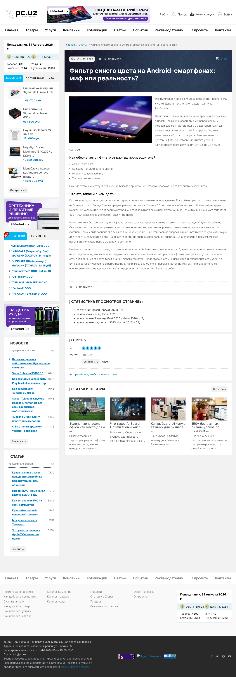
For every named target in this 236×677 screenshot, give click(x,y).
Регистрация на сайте (18, 591)
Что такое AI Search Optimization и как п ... (127, 425)
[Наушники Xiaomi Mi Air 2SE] (14, 134)
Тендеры (96, 601)
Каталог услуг (56, 601)
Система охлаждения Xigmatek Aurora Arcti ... (38, 92)
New (51, 78)
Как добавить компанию (20, 596)
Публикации (97, 30)
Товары (31, 30)
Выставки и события (104, 606)
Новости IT (97, 591)
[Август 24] (87, 408)
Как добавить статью (18, 616)
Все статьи (219, 389)
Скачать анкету (14, 601)
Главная (11, 30)
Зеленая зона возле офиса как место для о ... (87, 427)
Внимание (13, 78)
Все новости (19, 441)
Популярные (35, 78)
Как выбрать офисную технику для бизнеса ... (168, 427)
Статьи (120, 30)
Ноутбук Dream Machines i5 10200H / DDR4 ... (37, 151)
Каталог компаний (59, 591)
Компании (71, 30)
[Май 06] (168, 408)
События (140, 30)
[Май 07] (127, 408)
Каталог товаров (58, 596)
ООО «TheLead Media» (75, 666)
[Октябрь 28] (209, 408)
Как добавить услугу (17, 611)
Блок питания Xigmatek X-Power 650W (35, 113)
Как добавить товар (17, 606)
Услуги (50, 30)
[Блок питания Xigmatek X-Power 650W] (14, 113)
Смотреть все (18, 190)
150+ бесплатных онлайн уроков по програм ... (205, 427)
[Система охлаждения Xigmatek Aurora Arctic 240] (14, 92)
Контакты (223, 30)
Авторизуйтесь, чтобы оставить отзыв (93, 374)
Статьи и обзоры (101, 596)
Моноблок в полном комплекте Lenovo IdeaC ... (36, 172)
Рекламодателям (169, 30)
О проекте (199, 30)
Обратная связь (144, 591)
